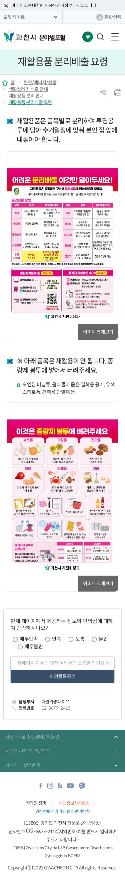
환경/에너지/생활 (40, 83)
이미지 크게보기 (98, 332)
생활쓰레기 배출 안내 (28, 89)
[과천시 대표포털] (20, 36)
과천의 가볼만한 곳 (22, 765)
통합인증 (113, 17)
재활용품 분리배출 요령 (30, 102)
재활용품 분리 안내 (26, 96)
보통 (79, 639)
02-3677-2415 (56, 708)
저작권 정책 (36, 803)
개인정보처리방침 (74, 803)
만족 (56, 639)
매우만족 (29, 639)
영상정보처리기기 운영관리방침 (62, 811)
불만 (103, 639)
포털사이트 (14, 17)
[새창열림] (40, 787)
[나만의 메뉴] (87, 37)
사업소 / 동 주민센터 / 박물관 (32, 737)
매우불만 (34, 646)
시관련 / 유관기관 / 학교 (27, 751)
